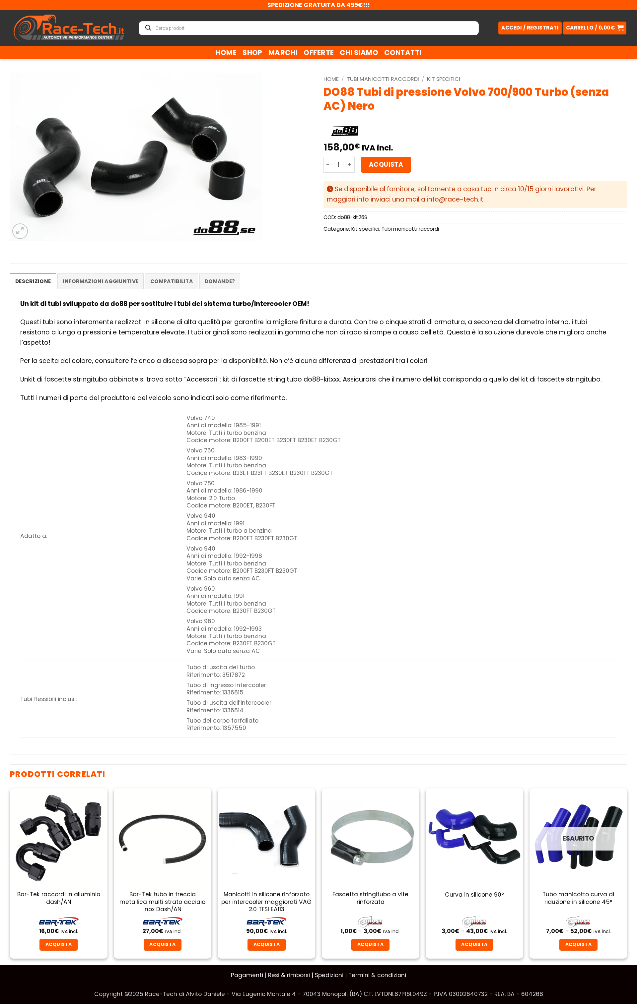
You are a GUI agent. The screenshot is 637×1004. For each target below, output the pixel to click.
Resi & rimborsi (289, 975)
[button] (594, 28)
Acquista (386, 164)
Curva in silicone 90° (474, 894)
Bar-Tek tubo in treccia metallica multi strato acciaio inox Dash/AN (162, 902)
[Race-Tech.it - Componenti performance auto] (69, 28)
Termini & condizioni (377, 975)
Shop (252, 52)
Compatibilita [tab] (171, 281)
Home (226, 52)
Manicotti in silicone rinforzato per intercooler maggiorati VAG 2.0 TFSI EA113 (266, 902)
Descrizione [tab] (33, 281)
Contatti (402, 52)
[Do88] (344, 131)
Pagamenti (247, 975)
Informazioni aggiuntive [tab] (100, 281)
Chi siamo (359, 52)
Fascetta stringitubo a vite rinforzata (370, 898)
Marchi (283, 52)
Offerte (319, 52)
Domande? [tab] (220, 281)
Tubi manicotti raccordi (383, 79)
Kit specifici (443, 79)
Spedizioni (329, 975)
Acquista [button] (266, 944)
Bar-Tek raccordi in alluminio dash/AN (58, 898)
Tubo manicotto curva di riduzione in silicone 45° (578, 898)
